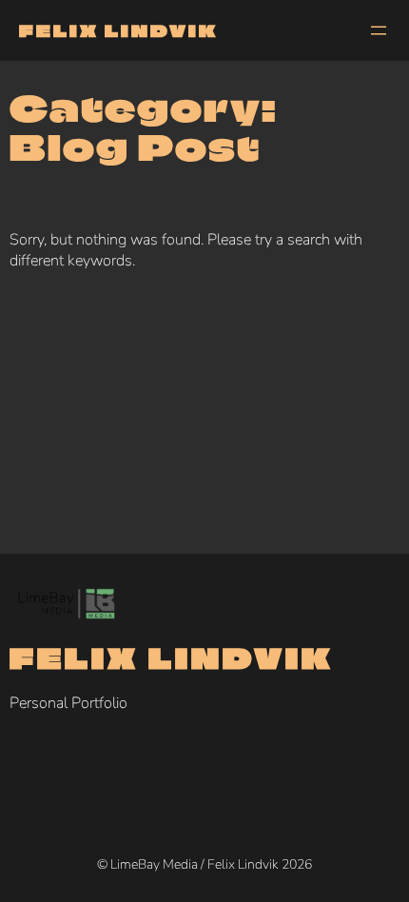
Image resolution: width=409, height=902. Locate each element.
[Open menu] (378, 30)
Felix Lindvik (118, 30)
